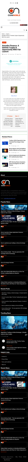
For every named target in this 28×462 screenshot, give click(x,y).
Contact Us (4, 356)
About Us (4, 364)
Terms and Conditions (6, 362)
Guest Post (3, 214)
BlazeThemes (7, 459)
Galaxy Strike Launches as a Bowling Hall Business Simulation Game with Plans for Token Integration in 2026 (13, 284)
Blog (16, 456)
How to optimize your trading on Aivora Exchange (13, 243)
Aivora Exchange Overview (7, 262)
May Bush (5, 54)
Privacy (20, 456)
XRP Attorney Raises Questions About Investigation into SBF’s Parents (17, 163)
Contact (24, 456)
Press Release (4, 225)
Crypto (4, 42)
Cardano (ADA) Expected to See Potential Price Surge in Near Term (17, 142)
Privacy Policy (5, 359)
